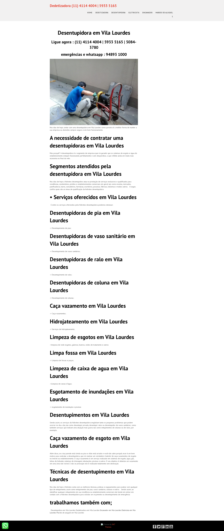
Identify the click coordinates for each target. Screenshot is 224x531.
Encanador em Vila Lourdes (110, 510)
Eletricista (133, 12)
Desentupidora (118, 12)
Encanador (147, 12)
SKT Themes (110, 525)
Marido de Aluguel (164, 12)
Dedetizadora (101, 12)
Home (89, 12)
